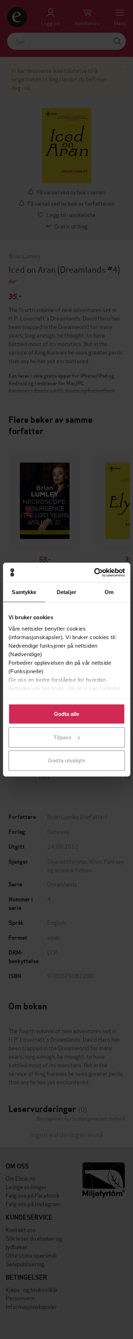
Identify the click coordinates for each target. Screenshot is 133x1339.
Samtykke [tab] (24, 592)
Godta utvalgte (66, 760)
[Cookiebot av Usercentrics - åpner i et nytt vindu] (95, 572)
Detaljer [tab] (66, 592)
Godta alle (66, 714)
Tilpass (63, 737)
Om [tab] (109, 592)
